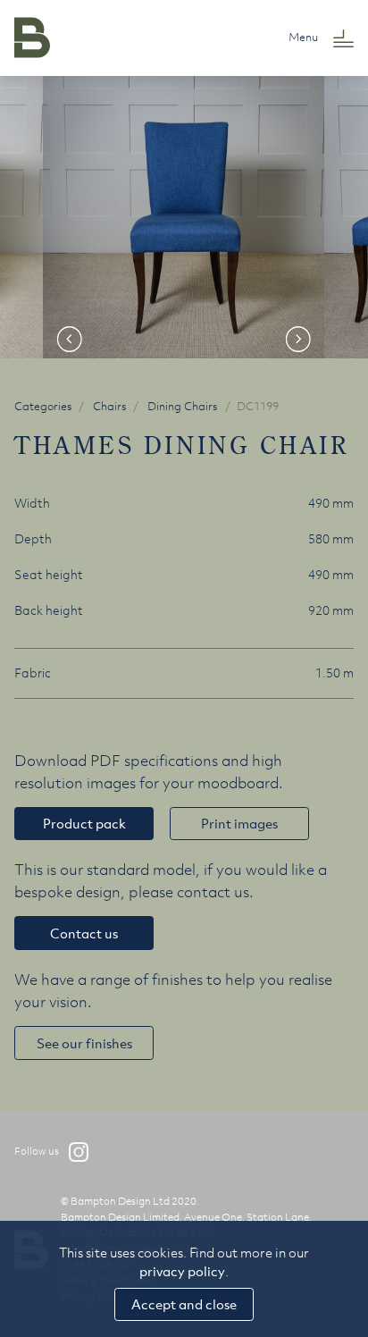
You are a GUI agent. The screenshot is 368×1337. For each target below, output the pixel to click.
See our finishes (84, 1043)
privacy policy (182, 1271)
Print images (239, 823)
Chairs (110, 406)
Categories (43, 406)
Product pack (84, 823)
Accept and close (184, 1304)
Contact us (84, 933)
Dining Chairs (182, 406)
